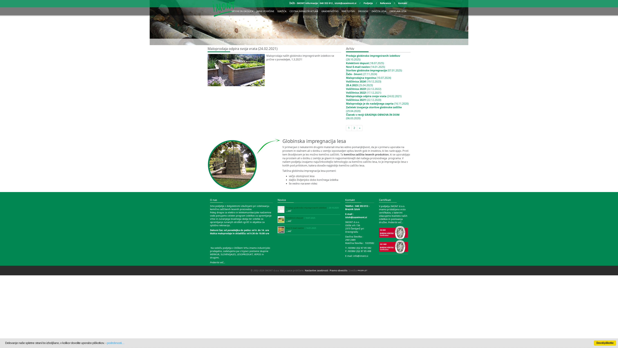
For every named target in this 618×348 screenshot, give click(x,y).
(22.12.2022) (363, 89)
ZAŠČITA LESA (379, 11)
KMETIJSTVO (348, 11)
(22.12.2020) (363, 100)
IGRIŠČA (281, 11)
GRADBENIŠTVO (329, 11)
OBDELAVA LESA (397, 11)
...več (288, 210)
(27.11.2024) (361, 74)
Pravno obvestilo (338, 270)
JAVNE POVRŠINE (265, 11)
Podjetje (368, 3)
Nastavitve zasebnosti (316, 270)
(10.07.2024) (368, 78)
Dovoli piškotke (604, 343)
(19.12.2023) (363, 81)
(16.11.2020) (377, 103)
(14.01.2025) (365, 67)
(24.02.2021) (374, 96)
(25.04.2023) (359, 85)
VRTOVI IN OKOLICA (242, 11)
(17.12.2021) (363, 92)
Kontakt (402, 3)
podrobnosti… (116, 343)
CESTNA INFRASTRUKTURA (304, 11)
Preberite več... (217, 262)
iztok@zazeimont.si (345, 3)
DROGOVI (363, 11)
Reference (385, 3)
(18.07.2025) (365, 63)
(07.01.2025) (374, 70)
